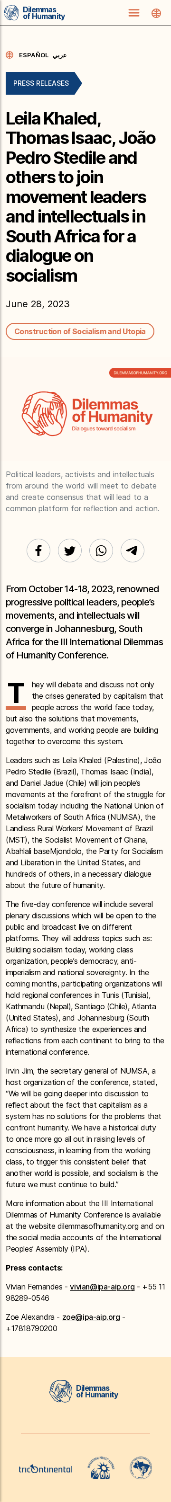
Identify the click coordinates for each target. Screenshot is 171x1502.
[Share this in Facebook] (38, 550)
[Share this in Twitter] (70, 550)
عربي (60, 55)
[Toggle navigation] (134, 13)
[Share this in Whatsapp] (101, 550)
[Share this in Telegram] (132, 550)
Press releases (41, 83)
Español (34, 55)
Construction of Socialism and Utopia (80, 331)
